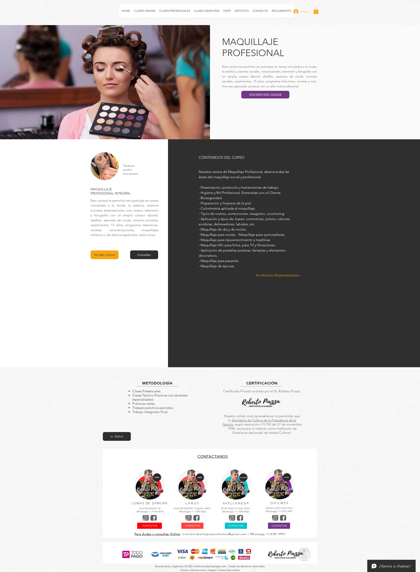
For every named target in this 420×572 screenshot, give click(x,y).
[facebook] (153, 518)
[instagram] (145, 518)
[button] (316, 10)
